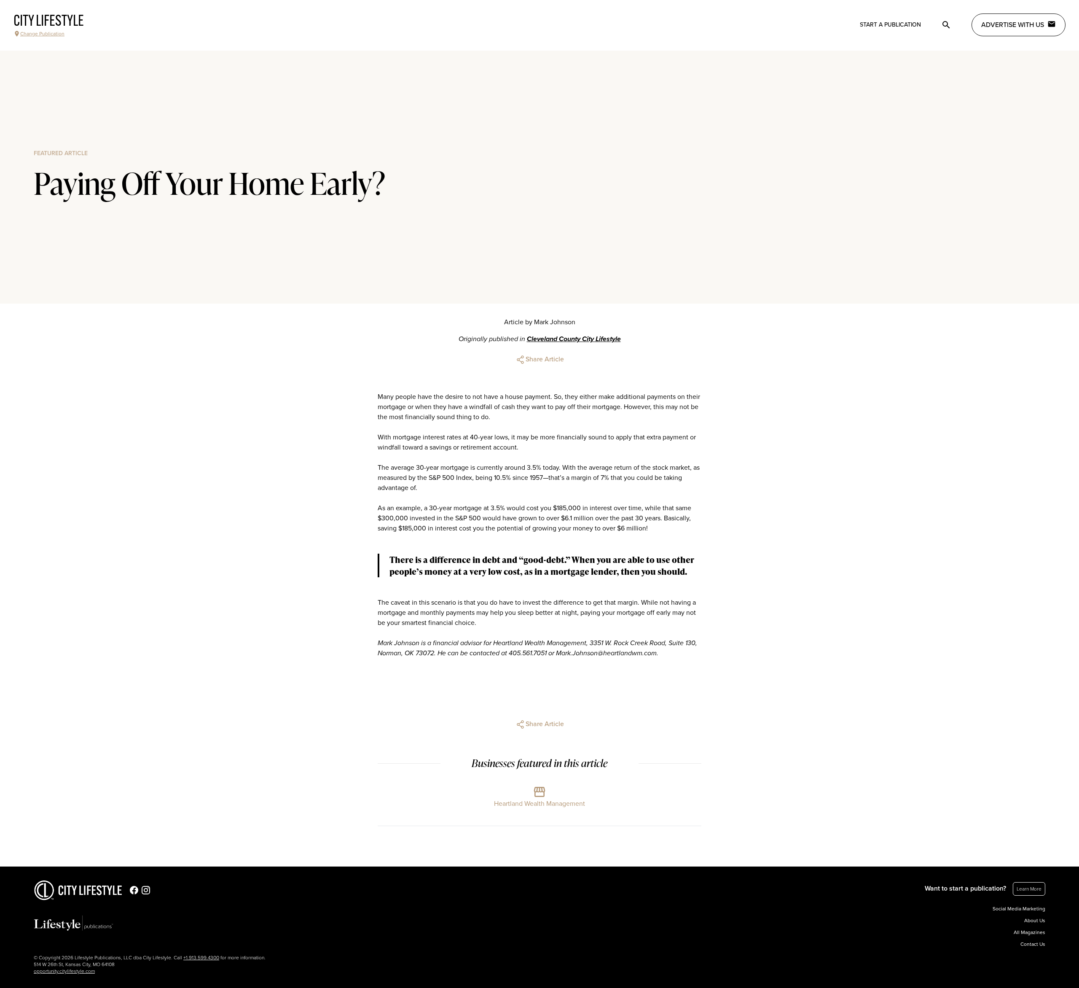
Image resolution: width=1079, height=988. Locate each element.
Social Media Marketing (1019, 909)
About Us (1034, 920)
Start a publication (890, 24)
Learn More (1029, 889)
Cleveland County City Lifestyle (574, 339)
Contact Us (1032, 944)
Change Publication (42, 34)
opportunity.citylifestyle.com (64, 971)
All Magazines (1029, 932)
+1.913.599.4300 (201, 958)
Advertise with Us (1012, 25)
